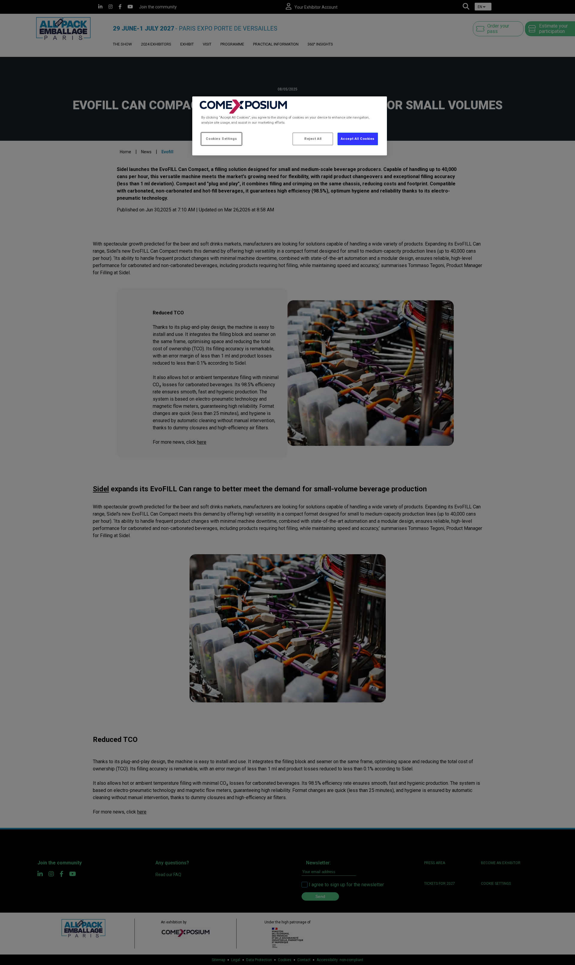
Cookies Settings (221, 139)
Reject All (313, 139)
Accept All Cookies (358, 139)
